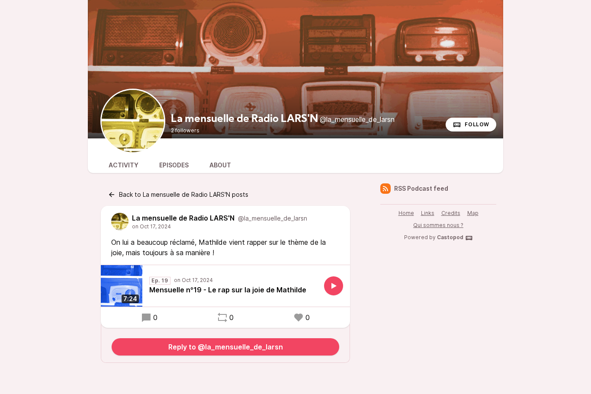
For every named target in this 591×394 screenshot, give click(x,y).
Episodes (174, 165)
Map (473, 213)
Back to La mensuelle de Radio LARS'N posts (183, 194)
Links (427, 213)
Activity (123, 165)
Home (406, 213)
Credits (450, 213)
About (220, 165)
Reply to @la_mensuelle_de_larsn (225, 347)
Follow (477, 124)
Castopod (450, 237)
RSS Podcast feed (421, 188)
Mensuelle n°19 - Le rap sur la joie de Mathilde (227, 289)
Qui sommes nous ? (438, 225)
